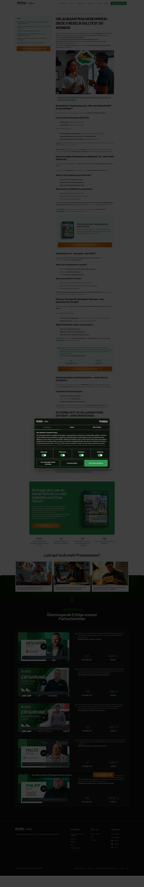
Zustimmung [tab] (47, 427)
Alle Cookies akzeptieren (96, 463)
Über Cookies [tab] (97, 427)
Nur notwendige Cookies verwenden (48, 463)
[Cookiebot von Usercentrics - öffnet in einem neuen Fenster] (100, 421)
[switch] (62, 455)
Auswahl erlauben (72, 463)
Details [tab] (72, 427)
